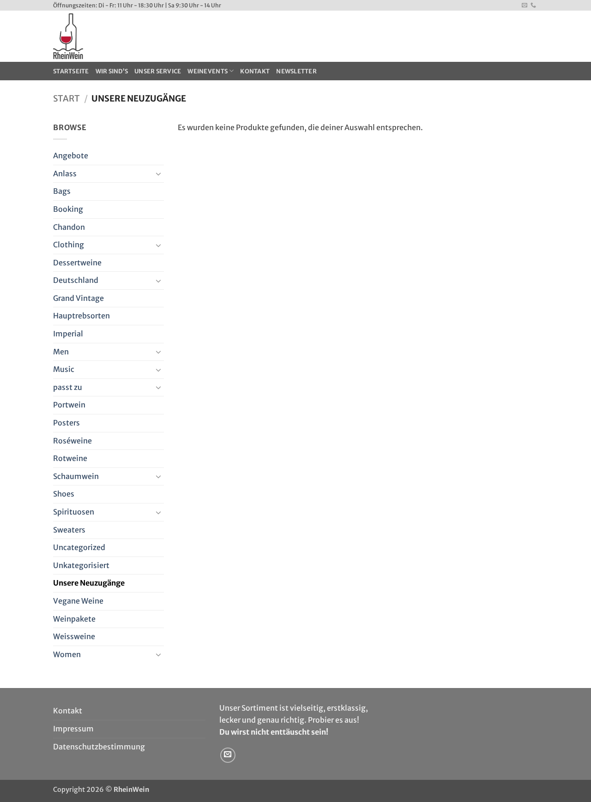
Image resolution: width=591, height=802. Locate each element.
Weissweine (74, 636)
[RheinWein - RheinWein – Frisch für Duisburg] (138, 36)
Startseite (71, 71)
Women (67, 654)
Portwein (69, 404)
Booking (68, 209)
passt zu (67, 387)
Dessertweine (77, 262)
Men (61, 351)
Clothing (68, 244)
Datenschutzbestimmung (99, 746)
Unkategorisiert (81, 565)
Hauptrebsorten (81, 315)
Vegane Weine (78, 600)
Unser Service (157, 71)
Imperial (68, 333)
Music (63, 369)
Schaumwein (76, 476)
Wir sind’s (112, 71)
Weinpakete (74, 618)
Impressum (73, 728)
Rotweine (70, 458)
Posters (66, 422)
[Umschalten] (158, 173)
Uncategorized (79, 547)
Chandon (69, 227)
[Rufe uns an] (533, 5)
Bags (62, 191)
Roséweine (72, 440)
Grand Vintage (78, 298)
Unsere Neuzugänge (89, 582)
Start (66, 98)
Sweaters (69, 529)
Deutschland (75, 280)
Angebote (70, 155)
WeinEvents (207, 71)
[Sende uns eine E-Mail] (524, 5)
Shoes (63, 493)
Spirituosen (73, 511)
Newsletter (296, 71)
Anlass (65, 173)
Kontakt (255, 71)
